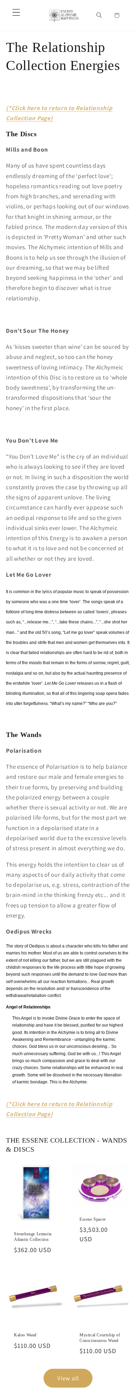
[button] (16, 12)
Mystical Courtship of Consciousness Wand (100, 1338)
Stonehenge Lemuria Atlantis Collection (33, 1236)
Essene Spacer (93, 1219)
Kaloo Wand (25, 1335)
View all (68, 1378)
